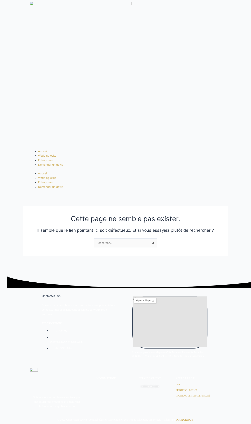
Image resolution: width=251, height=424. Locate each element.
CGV (178, 384)
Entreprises (45, 160)
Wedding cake (47, 155)
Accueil (42, 151)
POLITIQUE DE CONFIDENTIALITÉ (193, 395)
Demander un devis (50, 164)
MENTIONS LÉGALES (186, 390)
